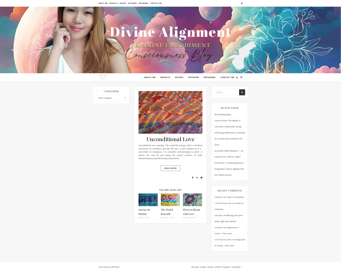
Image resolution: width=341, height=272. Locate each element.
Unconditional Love (171, 138)
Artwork (132, 3)
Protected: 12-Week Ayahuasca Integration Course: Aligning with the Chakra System (229, 168)
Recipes (123, 3)
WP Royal (115, 267)
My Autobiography (222, 114)
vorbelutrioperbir (223, 203)
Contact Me (156, 3)
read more (170, 168)
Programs (143, 3)
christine (218, 197)
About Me (103, 3)
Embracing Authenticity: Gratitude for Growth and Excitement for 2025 (229, 138)
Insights (113, 3)
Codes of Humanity (235, 197)
